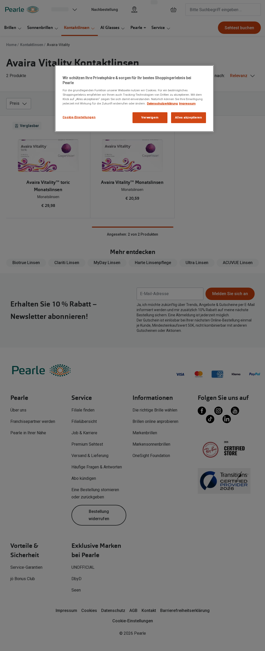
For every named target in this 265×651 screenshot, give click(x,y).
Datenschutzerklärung (162, 103)
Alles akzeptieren (188, 117)
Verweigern (150, 117)
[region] (134, 98)
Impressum (187, 103)
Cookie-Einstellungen (79, 117)
